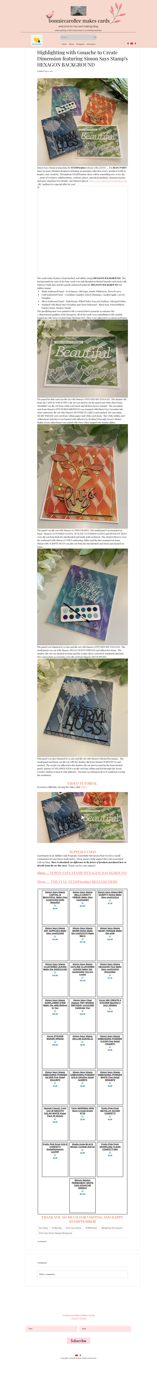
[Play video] (82, 817)
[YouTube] (132, 43)
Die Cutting (43, 1228)
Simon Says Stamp (73, 1228)
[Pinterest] (128, 43)
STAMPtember (91, 1228)
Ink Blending (57, 1228)
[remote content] (82, 1051)
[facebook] (135, 43)
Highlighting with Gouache (111, 1228)
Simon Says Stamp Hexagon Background (55, 1233)
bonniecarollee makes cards (79, 20)
